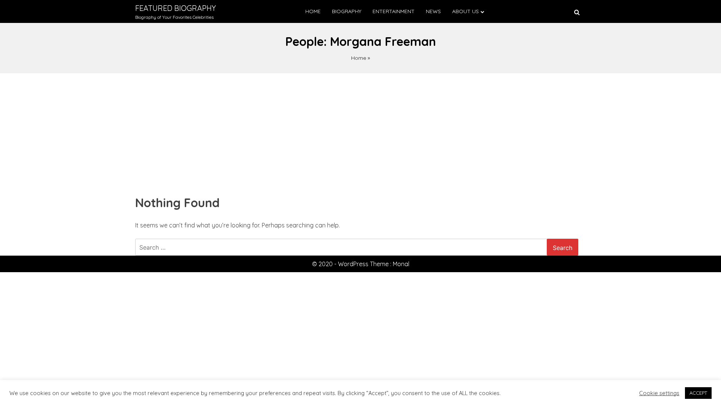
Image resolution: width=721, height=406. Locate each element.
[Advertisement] (360, 129)
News (433, 11)
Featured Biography (175, 8)
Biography (346, 11)
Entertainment (394, 11)
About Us (465, 11)
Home (313, 11)
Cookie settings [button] (659, 393)
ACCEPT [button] (698, 393)
